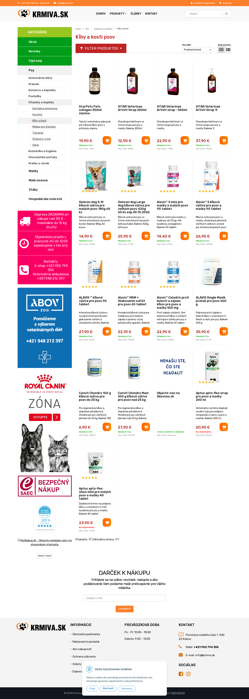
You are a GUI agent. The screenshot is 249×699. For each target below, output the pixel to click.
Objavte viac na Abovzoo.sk (168, 394)
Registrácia (209, 3)
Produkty (117, 13)
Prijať (92, 688)
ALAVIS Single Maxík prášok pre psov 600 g (211, 301)
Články (136, 13)
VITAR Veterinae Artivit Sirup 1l (208, 108)
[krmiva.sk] (182, 674)
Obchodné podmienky (86, 634)
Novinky (34, 51)
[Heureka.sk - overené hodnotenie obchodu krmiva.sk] (45, 530)
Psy (87, 28)
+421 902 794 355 (29, 3)
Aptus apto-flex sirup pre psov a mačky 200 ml (212, 396)
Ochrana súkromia (84, 656)
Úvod (78, 28)
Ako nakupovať (81, 649)
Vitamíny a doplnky (103, 28)
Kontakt (151, 13)
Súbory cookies (82, 664)
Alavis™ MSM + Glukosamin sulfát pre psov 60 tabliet (132, 301)
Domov (101, 13)
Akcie (33, 42)
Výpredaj (35, 61)
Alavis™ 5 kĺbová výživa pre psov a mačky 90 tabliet (208, 205)
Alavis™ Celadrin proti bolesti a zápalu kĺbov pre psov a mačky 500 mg (173, 303)
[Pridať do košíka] (107, 140)
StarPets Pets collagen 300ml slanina (90, 110)
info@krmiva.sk (65, 3)
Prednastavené (192, 49)
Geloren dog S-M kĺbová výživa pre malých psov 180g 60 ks (94, 207)
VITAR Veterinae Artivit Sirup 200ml (132, 108)
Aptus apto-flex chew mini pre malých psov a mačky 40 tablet (95, 494)
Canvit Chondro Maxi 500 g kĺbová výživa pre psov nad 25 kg (133, 396)
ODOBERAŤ (124, 609)
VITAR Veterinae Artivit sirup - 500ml (172, 108)
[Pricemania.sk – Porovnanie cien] (44, 556)
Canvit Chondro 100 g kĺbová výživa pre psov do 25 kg (95, 396)
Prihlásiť (198, 3)
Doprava (77, 671)
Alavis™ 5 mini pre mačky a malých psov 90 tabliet (172, 205)
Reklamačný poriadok (85, 641)
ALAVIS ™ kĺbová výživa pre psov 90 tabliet (93, 301)
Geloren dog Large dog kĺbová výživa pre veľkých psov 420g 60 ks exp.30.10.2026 (134, 207)
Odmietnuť (126, 688)
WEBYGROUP (178, 693)
